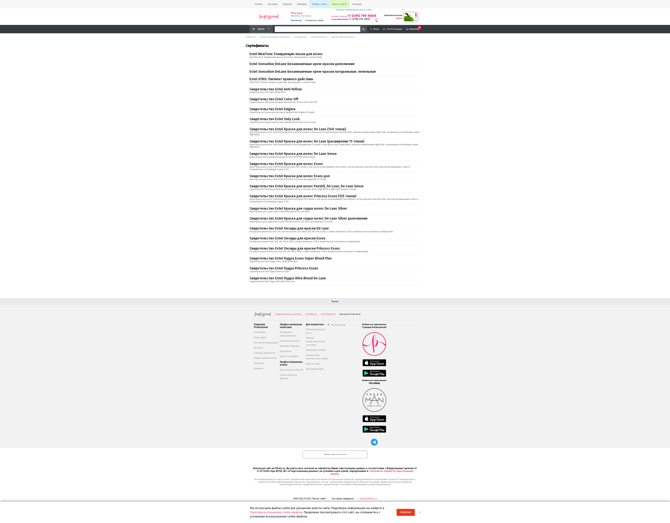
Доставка (258, 348)
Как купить (259, 363)
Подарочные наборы (316, 350)
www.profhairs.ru (368, 498)
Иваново (295, 15)
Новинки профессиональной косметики (315, 341)
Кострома (306, 15)
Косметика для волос (290, 341)
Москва (297, 13)
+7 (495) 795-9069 (361, 16)
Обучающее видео (315, 369)
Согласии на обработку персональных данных (371, 472)
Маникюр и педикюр (289, 346)
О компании (259, 332)
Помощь (340, 9)
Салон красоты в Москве (291, 370)
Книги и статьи (313, 364)
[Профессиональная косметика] (268, 16)
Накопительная (393, 15)
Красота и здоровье (289, 356)
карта (399, 18)
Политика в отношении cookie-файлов (276, 512)
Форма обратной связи (265, 358)
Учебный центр (338, 325)
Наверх (335, 301)
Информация (352, 9)
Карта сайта (366, 9)
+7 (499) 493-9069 (359, 19)
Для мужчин (286, 351)
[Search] (363, 29)
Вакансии (258, 368)
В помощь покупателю (264, 353)
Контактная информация (266, 342)
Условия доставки (314, 20)
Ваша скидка (260, 337)
